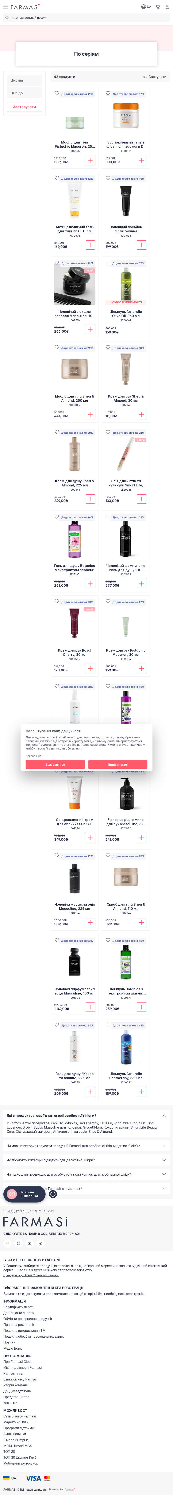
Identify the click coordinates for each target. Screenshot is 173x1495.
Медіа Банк (12, 1348)
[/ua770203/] (26, 6)
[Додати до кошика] (90, 160)
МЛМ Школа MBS (17, 1446)
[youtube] (29, 1243)
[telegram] (40, 1243)
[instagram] (18, 1243)
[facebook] (7, 1243)
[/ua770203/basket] (157, 6)
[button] (24, 107)
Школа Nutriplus (15, 1440)
